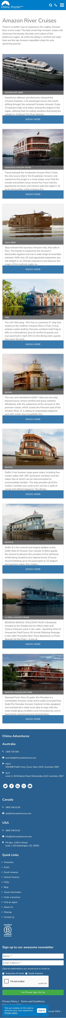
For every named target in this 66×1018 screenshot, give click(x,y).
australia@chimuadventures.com (20, 757)
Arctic (6, 867)
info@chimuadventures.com (18, 836)
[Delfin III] (33, 522)
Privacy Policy (10, 1001)
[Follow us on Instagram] (23, 786)
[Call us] (54, 5)
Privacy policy (11, 1012)
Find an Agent (10, 902)
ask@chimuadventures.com (18, 813)
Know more (33, 119)
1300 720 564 (12, 751)
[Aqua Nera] (33, 222)
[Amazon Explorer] (33, 72)
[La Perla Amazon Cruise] (33, 597)
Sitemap (8, 912)
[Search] (50, 5)
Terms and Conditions (33, 1001)
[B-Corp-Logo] (7, 931)
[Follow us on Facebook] (11, 786)
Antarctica (8, 862)
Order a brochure (12, 897)
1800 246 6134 (12, 807)
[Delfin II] (33, 447)
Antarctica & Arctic (15, 973)
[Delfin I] (33, 372)
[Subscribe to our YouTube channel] (30, 786)
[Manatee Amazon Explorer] (33, 672)
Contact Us (9, 917)
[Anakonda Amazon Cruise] (33, 147)
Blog (6, 887)
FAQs (6, 882)
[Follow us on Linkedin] (17, 786)
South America (11, 872)
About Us (8, 907)
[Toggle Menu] (61, 5)
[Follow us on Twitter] (5, 786)
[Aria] (33, 297)
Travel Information (12, 892)
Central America (11, 877)
